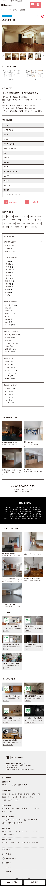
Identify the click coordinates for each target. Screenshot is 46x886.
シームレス (10, 313)
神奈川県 (9, 281)
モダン (38, 220)
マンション (10, 216)
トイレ (11, 227)
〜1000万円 (12, 220)
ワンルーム (10, 389)
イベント (8, 867)
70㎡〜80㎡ (38, 216)
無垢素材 (17, 227)
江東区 (9, 278)
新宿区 (9, 267)
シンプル (24, 220)
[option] (23, 38)
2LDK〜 (5, 220)
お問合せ (34, 882)
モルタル (28, 227)
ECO (7, 16)
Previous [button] (3, 56)
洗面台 (28, 223)
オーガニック (31, 220)
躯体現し (34, 227)
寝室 (24, 223)
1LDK (9, 391)
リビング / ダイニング (9, 223)
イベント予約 (12, 882)
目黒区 (9, 272)
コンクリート (11, 370)
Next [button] (43, 56)
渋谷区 (31, 216)
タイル (22, 227)
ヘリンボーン (11, 373)
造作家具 (10, 352)
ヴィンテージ (11, 305)
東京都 (26, 216)
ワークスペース (12, 343)
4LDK (9, 400)
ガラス (9, 376)
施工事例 (15, 10)
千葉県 (8, 289)
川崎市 (9, 287)
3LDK (9, 397)
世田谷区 (10, 270)
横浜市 (9, 284)
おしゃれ (10, 325)
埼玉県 (8, 292)
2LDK (9, 394)
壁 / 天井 (5, 227)
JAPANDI (9, 319)
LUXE (18, 220)
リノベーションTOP (6, 10)
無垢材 (9, 362)
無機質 (9, 311)
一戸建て (9, 248)
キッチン (19, 223)
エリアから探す (6, 790)
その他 (8, 295)
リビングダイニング (13, 335)
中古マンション (19, 216)
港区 (8, 275)
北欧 (8, 308)
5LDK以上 (9, 403)
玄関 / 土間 (35, 223)
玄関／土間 (11, 349)
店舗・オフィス (11, 251)
